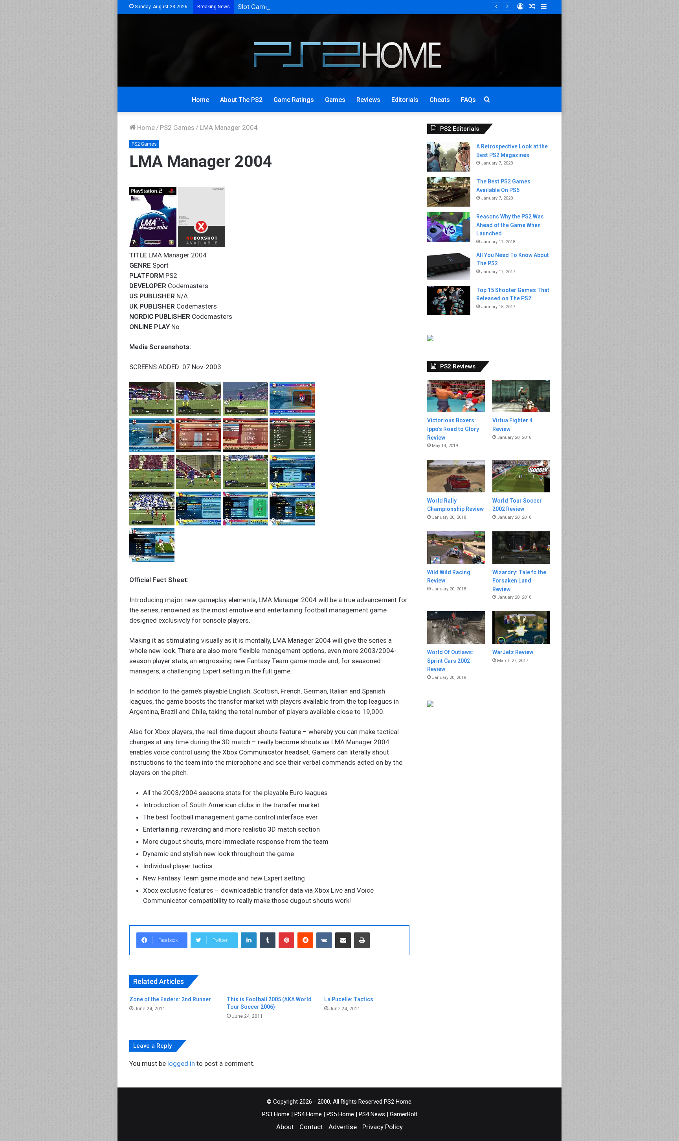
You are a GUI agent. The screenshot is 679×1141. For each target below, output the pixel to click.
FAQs (468, 100)
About (285, 1127)
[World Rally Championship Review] (455, 476)
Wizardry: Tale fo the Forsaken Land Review (519, 580)
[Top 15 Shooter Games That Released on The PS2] (448, 300)
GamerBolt (403, 1114)
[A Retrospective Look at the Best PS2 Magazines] (448, 157)
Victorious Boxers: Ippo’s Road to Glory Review (453, 428)
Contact (311, 1127)
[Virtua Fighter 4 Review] (521, 396)
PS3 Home (276, 1114)
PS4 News (372, 1114)
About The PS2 (241, 100)
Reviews (368, 100)
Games (335, 100)
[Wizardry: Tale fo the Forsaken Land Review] (521, 547)
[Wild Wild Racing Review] (455, 547)
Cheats (439, 100)
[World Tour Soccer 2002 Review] (521, 476)
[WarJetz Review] (521, 627)
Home (200, 100)
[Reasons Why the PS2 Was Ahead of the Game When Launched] (448, 227)
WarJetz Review (512, 652)
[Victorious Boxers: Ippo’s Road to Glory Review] (455, 396)
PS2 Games (177, 127)
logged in (181, 1063)
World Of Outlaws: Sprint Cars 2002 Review (450, 660)
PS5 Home (340, 1114)
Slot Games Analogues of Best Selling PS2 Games (312, 7)
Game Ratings (293, 100)
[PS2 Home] (339, 50)
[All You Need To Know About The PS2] (448, 265)
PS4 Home (308, 1114)
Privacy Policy (382, 1127)
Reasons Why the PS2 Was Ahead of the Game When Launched (510, 225)
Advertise (342, 1127)
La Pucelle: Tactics (348, 999)
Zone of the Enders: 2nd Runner (170, 999)
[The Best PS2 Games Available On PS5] (448, 192)
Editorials (404, 100)
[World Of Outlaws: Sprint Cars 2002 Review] (455, 627)
